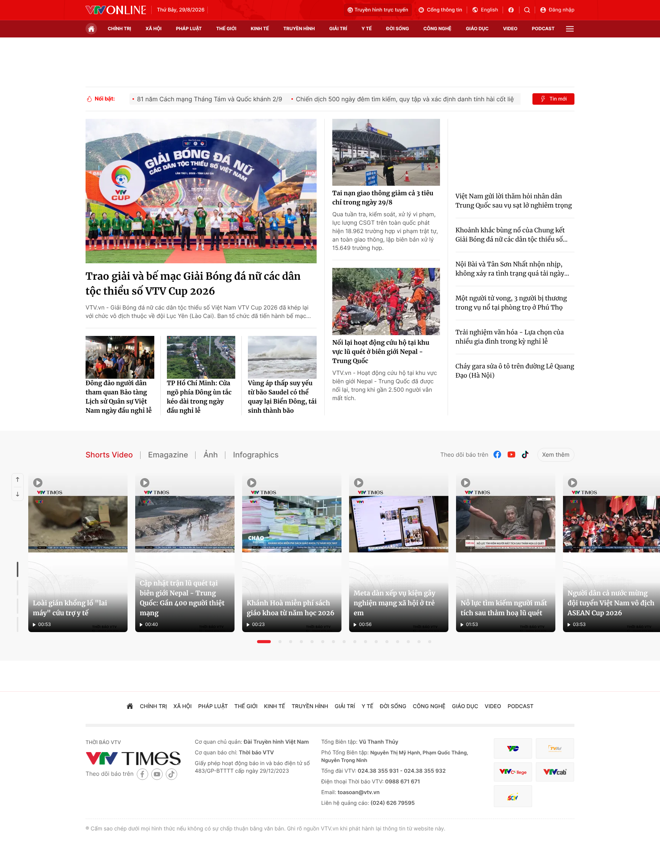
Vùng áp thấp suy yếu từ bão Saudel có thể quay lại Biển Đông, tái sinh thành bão (282, 397)
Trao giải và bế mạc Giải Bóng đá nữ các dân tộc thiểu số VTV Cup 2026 (193, 284)
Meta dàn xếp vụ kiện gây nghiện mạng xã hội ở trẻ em (394, 603)
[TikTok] (525, 454)
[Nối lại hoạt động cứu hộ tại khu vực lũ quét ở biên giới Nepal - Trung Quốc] (386, 301)
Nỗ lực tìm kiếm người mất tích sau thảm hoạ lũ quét (504, 608)
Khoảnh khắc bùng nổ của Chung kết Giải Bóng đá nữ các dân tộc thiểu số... (512, 235)
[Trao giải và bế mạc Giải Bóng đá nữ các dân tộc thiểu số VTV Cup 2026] (201, 191)
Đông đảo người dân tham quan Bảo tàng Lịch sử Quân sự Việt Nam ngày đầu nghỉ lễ (119, 397)
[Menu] (569, 29)
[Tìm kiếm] (529, 9)
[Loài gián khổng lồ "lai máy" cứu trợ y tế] (78, 552)
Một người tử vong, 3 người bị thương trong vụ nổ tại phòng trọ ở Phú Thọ (511, 303)
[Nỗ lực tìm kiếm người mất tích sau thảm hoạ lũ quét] (505, 552)
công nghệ (437, 28)
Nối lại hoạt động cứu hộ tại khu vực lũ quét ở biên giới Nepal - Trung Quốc (380, 352)
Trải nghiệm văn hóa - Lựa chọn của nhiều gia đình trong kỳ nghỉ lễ (510, 337)
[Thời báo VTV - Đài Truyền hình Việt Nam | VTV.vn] (116, 10)
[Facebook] (497, 454)
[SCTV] (513, 796)
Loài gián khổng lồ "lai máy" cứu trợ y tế (70, 608)
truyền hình (299, 28)
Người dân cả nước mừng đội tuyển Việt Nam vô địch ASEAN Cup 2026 (611, 603)
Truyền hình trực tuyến (381, 10)
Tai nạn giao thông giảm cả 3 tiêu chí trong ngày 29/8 (382, 198)
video (510, 28)
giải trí (338, 28)
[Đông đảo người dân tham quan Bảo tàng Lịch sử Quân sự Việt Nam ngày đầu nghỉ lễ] (120, 357)
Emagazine (168, 454)
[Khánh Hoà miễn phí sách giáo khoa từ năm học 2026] (291, 552)
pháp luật (189, 28)
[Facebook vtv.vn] (513, 9)
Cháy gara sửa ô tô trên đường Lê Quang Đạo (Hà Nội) (515, 371)
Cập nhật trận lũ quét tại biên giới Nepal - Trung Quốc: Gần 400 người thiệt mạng (182, 598)
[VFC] (513, 748)
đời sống (397, 28)
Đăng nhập (561, 10)
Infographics (255, 454)
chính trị (119, 28)
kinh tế (260, 28)
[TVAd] (555, 748)
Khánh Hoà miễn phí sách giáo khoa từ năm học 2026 (291, 608)
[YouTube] (511, 454)
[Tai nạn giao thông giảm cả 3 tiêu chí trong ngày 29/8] (386, 152)
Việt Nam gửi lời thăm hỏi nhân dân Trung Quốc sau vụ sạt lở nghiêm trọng (514, 201)
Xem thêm (555, 454)
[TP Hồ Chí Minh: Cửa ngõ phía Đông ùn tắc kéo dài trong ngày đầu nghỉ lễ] (201, 357)
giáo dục (477, 28)
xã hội (154, 28)
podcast (543, 28)
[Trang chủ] (91, 28)
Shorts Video (109, 454)
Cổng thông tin (444, 10)
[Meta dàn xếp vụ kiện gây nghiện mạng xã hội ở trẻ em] (398, 552)
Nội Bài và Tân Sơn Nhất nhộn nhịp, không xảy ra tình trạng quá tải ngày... (512, 269)
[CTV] (513, 772)
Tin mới (558, 99)
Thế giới (226, 28)
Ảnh (210, 454)
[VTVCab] (555, 772)
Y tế (366, 28)
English (489, 10)
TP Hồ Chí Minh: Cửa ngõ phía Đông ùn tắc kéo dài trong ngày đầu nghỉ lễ (199, 397)
